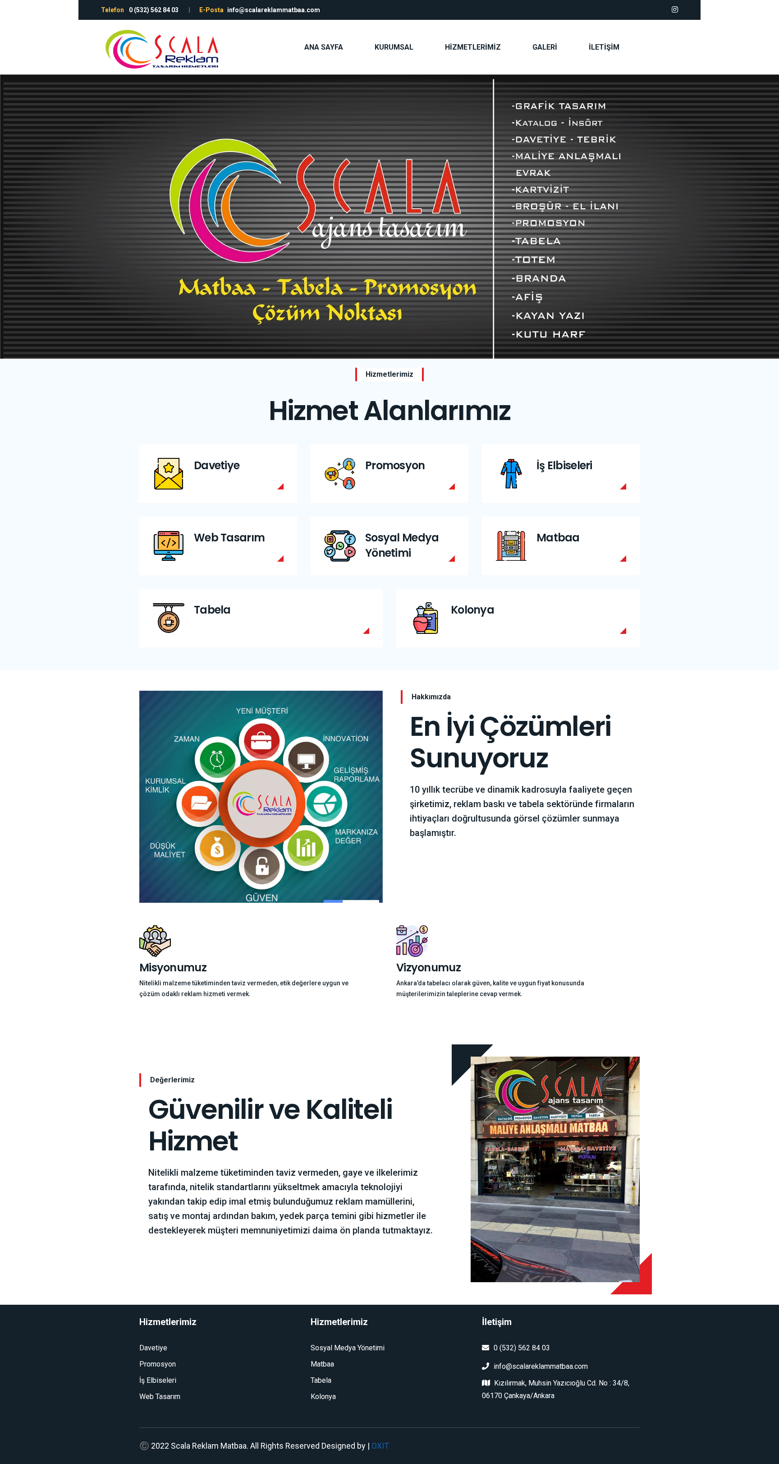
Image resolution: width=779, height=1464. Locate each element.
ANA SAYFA (323, 47)
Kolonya (472, 609)
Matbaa (558, 537)
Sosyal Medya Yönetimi (402, 545)
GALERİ (544, 47)
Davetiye (216, 465)
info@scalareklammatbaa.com (541, 1366)
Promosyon (395, 465)
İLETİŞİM (604, 47)
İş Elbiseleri (564, 465)
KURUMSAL (394, 47)
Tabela (212, 609)
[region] (389, 216)
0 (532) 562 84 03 (522, 1348)
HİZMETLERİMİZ (473, 47)
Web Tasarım (229, 537)
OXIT (380, 1445)
